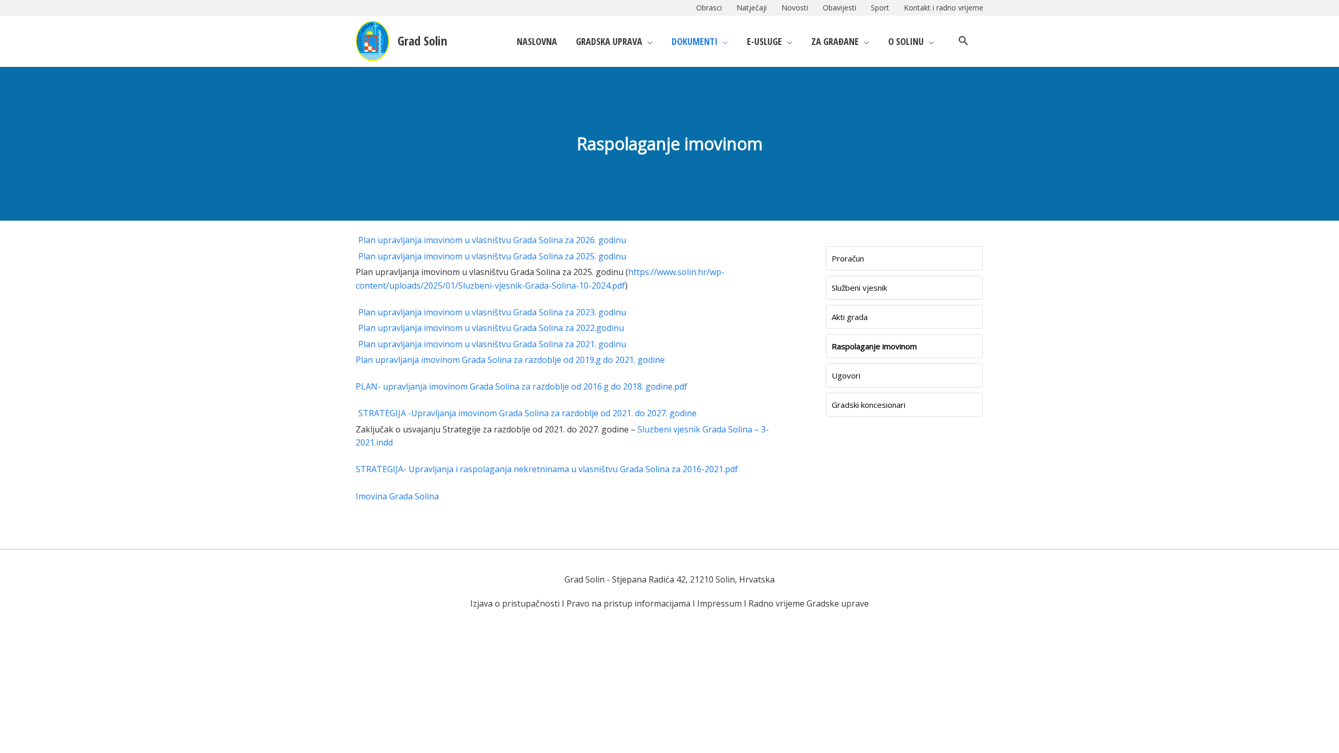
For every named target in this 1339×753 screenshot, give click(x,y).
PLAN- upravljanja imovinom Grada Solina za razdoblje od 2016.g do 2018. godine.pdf (521, 386)
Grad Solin (422, 40)
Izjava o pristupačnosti (515, 603)
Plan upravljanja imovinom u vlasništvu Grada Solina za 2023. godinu (492, 312)
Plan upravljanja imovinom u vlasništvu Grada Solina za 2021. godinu (492, 344)
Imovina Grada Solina (397, 496)
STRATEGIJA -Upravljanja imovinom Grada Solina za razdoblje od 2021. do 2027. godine (527, 413)
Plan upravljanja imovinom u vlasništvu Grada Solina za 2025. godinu (492, 256)
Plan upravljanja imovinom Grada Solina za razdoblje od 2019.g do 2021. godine (510, 360)
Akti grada (850, 317)
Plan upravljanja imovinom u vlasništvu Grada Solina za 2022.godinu (491, 328)
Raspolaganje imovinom (874, 346)
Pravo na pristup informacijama (628, 603)
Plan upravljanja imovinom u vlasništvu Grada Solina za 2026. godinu (492, 240)
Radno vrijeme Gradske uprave (808, 603)
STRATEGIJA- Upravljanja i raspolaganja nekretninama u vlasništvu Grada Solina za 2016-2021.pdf (547, 469)
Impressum (719, 603)
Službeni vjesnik (859, 287)
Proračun (848, 258)
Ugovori (846, 375)
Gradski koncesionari (868, 405)
